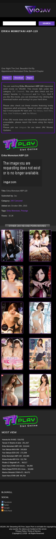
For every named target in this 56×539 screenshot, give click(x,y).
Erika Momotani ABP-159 (12, 456)
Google (6, 508)
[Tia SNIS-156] (12, 405)
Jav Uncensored (25, 94)
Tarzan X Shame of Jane (11, 443)
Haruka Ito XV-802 (9, 440)
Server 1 (6, 78)
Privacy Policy (21, 531)
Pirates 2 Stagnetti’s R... (11, 463)
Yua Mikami (31, 113)
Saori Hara (48, 111)
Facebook (7, 502)
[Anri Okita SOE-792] (12, 297)
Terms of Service (34, 531)
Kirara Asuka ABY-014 (10, 459)
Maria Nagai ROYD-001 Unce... (14, 469)
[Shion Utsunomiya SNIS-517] (40, 405)
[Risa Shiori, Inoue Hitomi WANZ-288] (12, 369)
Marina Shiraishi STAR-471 (12, 472)
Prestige (24, 211)
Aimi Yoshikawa (14, 113)
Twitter (6, 505)
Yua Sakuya (38, 111)
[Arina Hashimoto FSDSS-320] (40, 333)
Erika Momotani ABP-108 (12, 446)
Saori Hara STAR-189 (10, 476)
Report (29, 78)
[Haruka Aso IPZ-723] (40, 369)
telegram (22, 127)
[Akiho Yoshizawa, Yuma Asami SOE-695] (40, 261)
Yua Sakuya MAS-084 (10, 449)
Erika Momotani (13, 211)
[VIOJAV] (38, 12)
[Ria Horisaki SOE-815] (12, 261)
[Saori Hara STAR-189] (40, 297)
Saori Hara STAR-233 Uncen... (14, 466)
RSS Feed (7, 511)
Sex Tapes (41, 94)
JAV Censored (18, 91)
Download (19, 78)
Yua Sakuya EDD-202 (10, 453)
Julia (5, 113)
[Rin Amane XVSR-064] (12, 333)
